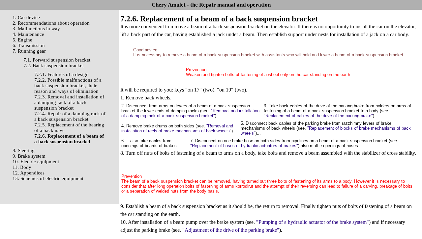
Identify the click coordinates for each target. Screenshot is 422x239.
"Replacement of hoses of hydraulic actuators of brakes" (244, 145)
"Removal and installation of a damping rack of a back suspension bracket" (190, 113)
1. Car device (26, 17)
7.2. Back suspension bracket (53, 65)
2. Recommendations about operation (51, 23)
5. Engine (22, 39)
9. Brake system (29, 156)
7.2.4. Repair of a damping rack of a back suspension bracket (70, 116)
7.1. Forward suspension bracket (56, 60)
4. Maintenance (28, 34)
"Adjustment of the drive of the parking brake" (230, 230)
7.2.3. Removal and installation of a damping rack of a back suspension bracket (69, 102)
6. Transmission (29, 45)
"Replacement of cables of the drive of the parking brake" (318, 115)
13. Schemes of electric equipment (48, 178)
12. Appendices (29, 172)
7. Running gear (29, 51)
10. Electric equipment (36, 161)
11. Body (22, 167)
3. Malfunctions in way (36, 28)
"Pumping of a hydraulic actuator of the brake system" (312, 222)
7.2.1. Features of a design (61, 74)
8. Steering (24, 150)
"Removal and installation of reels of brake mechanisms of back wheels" (177, 128)
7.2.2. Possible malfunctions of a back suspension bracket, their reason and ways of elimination (68, 85)
